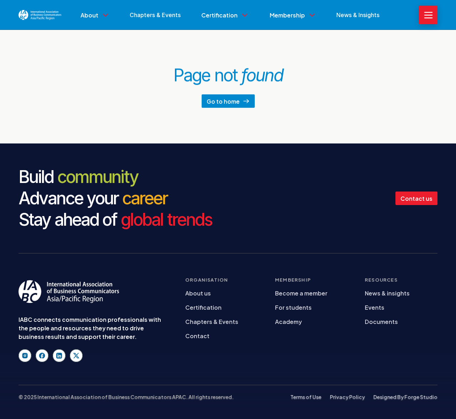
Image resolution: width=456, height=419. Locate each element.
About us (198, 293)
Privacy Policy (347, 397)
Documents (381, 321)
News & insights (387, 293)
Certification (203, 307)
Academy (288, 321)
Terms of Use (305, 397)
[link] (94, 31)
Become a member (301, 293)
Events (374, 307)
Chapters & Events (211, 321)
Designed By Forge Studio (405, 397)
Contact (197, 335)
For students (293, 307)
